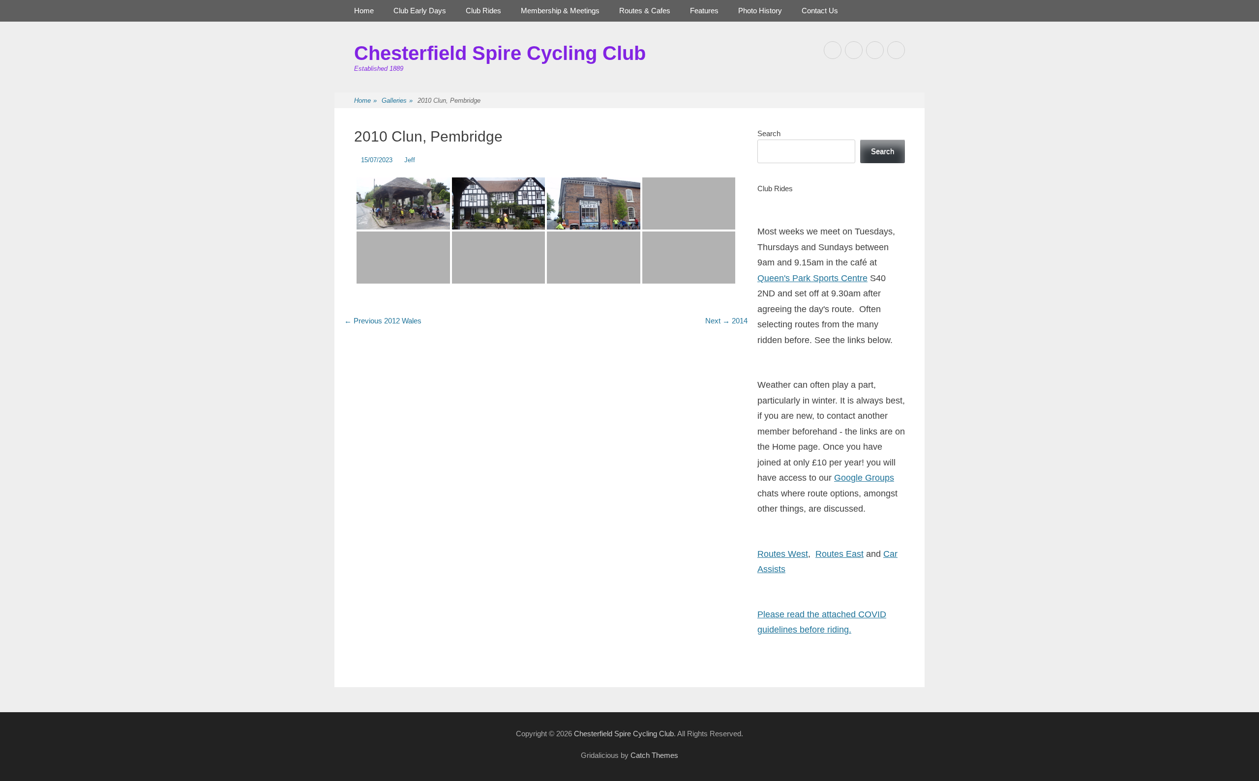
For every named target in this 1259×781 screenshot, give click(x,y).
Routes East (839, 554)
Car (890, 554)
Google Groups (864, 478)
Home (364, 10)
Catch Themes (654, 755)
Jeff (409, 160)
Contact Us (820, 10)
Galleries (397, 100)
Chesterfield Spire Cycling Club (500, 53)
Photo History (760, 10)
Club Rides (483, 10)
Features (704, 10)
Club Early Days (419, 10)
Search (768, 133)
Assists (771, 569)
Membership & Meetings (560, 10)
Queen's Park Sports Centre (812, 278)
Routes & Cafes (644, 10)
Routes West (782, 554)
